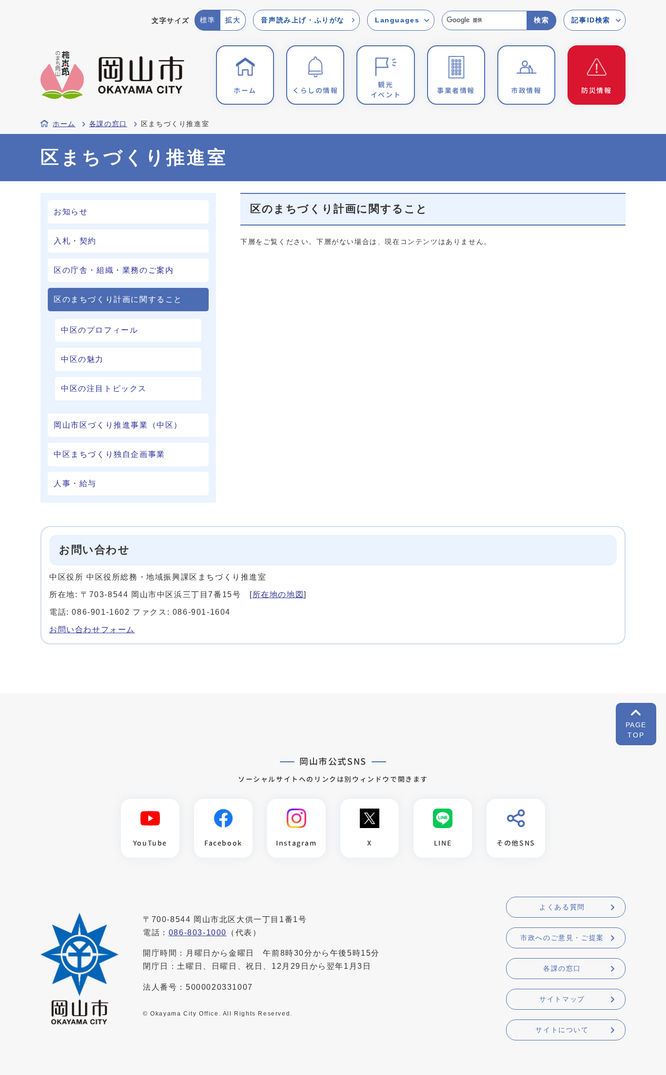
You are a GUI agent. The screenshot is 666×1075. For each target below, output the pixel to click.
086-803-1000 (198, 932)
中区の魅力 (82, 359)
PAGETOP (636, 730)
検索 (541, 20)
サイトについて (561, 1030)
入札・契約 (75, 241)
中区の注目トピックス (104, 388)
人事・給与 (75, 483)
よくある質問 (562, 907)
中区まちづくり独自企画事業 (109, 454)
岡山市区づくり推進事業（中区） (118, 425)
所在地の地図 (278, 594)
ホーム (64, 124)
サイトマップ (562, 999)
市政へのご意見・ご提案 (562, 938)
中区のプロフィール (99, 330)
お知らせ (71, 211)
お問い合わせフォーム (92, 629)
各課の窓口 (108, 124)
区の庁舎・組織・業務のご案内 (114, 270)
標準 (207, 20)
